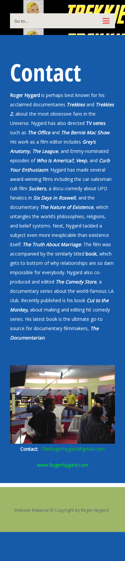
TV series (96, 123)
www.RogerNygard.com (62, 465)
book (90, 254)
